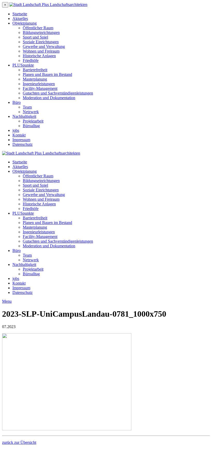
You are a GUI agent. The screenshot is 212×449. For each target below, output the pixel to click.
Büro (16, 102)
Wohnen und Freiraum (41, 51)
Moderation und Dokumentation (49, 98)
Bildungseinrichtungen (41, 32)
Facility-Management (40, 88)
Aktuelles (20, 18)
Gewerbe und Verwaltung (44, 46)
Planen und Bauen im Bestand (47, 74)
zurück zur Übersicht (19, 442)
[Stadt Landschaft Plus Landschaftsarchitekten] (48, 4)
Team (27, 107)
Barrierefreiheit (35, 70)
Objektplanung (24, 23)
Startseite (19, 14)
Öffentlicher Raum (38, 28)
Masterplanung (35, 79)
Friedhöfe (31, 60)
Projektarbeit (33, 121)
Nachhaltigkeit (24, 116)
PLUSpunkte (23, 65)
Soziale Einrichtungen (41, 42)
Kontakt (19, 135)
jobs (15, 130)
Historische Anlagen (39, 56)
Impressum (21, 139)
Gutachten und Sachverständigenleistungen (58, 93)
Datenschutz (22, 144)
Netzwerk (31, 112)
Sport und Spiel (35, 37)
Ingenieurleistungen (39, 84)
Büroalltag (31, 126)
